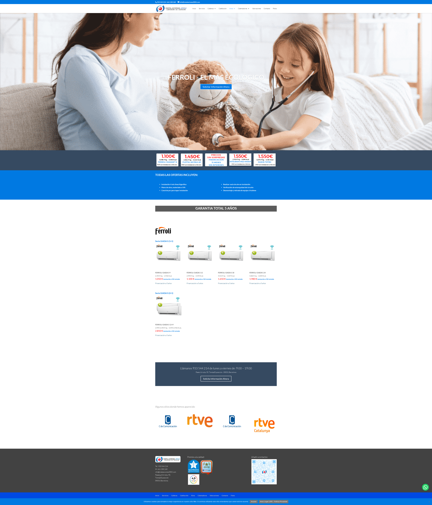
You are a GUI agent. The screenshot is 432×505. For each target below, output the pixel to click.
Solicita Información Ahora (216, 378)
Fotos (275, 8)
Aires (231, 8)
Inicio (194, 8)
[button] (425, 487)
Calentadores (242, 8)
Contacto (267, 8)
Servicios (202, 8)
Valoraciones (256, 8)
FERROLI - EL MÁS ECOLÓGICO (216, 77)
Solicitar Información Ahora (216, 86)
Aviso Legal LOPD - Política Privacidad (273, 501)
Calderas (211, 8)
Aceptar (254, 501)
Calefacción (223, 8)
